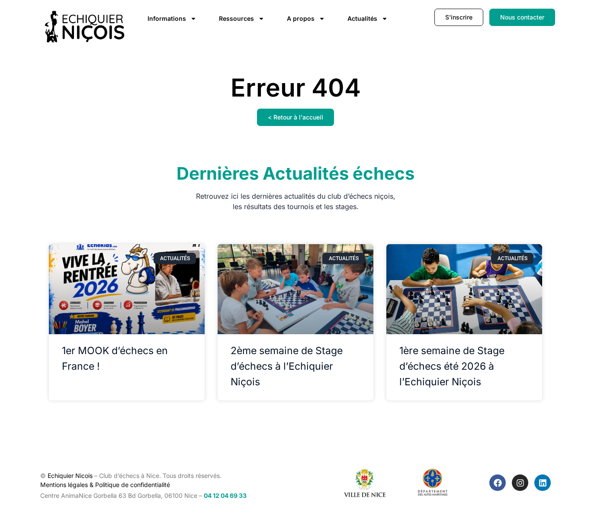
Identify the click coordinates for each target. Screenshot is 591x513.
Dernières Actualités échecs (295, 173)
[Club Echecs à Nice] (85, 27)
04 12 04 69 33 (225, 495)
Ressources (236, 18)
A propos (301, 18)
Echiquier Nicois (70, 475)
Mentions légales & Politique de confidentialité (105, 484)
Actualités (362, 18)
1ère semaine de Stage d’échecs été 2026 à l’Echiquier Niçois (451, 366)
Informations (167, 18)
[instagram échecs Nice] (520, 482)
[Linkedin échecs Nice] (542, 482)
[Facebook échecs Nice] (497, 482)
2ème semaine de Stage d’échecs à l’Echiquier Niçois (287, 366)
